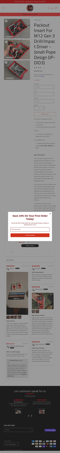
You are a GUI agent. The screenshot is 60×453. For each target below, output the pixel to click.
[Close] (50, 213)
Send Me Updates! (30, 235)
